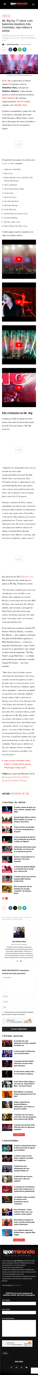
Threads (23, 780)
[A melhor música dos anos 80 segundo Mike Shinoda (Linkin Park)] (7, 879)
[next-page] (6, 898)
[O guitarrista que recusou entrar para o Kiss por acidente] (7, 1178)
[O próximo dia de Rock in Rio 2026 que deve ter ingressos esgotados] (7, 1127)
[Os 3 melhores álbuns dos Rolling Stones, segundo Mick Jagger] (7, 1232)
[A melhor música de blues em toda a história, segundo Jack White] (7, 809)
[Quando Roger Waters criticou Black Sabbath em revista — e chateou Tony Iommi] (7, 819)
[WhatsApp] (20, 49)
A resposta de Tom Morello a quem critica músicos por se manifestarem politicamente (24, 1189)
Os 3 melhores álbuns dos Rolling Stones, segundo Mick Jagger (24, 1232)
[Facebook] (10, 49)
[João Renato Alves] (3, 44)
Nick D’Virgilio (23, 101)
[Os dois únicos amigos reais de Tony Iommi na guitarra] (7, 1073)
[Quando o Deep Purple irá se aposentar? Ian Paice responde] (7, 859)
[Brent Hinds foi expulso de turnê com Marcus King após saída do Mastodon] (7, 1222)
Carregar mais (18, 1135)
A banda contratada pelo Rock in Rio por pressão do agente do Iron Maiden (25, 1148)
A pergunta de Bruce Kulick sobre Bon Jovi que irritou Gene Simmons (24, 1063)
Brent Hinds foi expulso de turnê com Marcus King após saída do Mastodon (24, 1222)
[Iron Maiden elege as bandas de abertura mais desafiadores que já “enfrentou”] (7, 1199)
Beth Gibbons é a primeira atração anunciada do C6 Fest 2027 (25, 1094)
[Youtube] (26, 1368)
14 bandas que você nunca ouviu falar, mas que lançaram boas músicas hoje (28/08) (25, 1117)
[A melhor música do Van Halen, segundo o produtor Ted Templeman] (7, 1158)
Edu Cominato (8, 97)
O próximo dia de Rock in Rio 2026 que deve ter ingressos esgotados (24, 1127)
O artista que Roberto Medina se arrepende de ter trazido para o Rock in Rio (24, 869)
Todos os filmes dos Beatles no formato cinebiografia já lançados (24, 829)
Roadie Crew (28, 576)
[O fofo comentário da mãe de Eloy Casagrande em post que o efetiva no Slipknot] (7, 839)
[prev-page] (3, 898)
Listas (4, 832)
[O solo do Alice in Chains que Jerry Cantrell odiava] (7, 1053)
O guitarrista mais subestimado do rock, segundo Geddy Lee (22, 1168)
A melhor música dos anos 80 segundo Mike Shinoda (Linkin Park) (24, 879)
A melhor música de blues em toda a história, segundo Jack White (25, 809)
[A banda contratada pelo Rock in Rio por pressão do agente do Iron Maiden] (7, 1148)
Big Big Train (21, 104)
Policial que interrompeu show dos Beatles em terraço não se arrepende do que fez (25, 849)
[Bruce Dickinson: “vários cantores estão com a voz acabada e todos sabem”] (7, 1212)
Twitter (18, 777)
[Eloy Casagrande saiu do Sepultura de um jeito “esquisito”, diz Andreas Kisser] (7, 888)
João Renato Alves (13, 44)
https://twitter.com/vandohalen (19, 944)
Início (3, 917)
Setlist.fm (6, 163)
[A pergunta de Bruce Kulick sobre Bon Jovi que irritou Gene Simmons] (7, 1063)
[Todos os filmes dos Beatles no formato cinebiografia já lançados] (7, 829)
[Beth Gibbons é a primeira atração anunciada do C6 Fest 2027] (7, 1094)
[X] (15, 49)
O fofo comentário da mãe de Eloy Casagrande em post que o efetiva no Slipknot (25, 839)
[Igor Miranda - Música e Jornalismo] (19, 4)
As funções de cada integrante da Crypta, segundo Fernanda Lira (25, 1043)
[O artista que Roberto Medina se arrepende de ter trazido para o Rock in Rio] (7, 869)
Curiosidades (7, 812)
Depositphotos (17, 1285)
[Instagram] (21, 961)
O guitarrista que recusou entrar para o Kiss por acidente (23, 1179)
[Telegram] (24, 49)
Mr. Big (7, 80)
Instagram (9, 777)
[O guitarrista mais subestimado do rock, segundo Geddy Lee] (7, 1168)
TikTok (25, 777)
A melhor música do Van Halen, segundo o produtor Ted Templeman (23, 1158)
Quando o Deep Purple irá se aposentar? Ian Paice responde (24, 859)
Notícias (6, 16)
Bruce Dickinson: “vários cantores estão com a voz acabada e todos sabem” (23, 1212)
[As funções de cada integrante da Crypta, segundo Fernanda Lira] (7, 1043)
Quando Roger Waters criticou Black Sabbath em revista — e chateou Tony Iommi (25, 819)
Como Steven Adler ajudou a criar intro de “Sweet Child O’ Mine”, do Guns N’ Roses (24, 1084)
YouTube (14, 780)
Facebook (6, 780)
